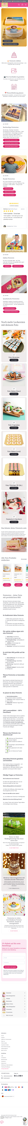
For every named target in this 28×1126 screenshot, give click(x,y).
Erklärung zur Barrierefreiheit (7, 1065)
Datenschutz (3, 1063)
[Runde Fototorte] (7, 572)
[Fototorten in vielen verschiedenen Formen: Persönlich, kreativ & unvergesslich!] (14, 905)
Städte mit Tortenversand (6, 1039)
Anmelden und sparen (10, 967)
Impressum (3, 1061)
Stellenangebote (4, 1048)
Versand (2, 1037)
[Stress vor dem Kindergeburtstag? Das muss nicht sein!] (14, 824)
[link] (14, 226)
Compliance (3, 1057)
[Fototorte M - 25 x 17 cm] (18, 573)
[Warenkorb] (22, 5)
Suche (2, 1035)
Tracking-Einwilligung (5, 1066)
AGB (2, 1055)
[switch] (24, 1124)
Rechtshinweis (4, 1059)
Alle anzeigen (24, 559)
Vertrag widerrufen (5, 1068)
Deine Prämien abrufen (5, 1046)
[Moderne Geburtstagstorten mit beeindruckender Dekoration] (14, 864)
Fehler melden (4, 1043)
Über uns (3, 1041)
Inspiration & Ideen (5, 1044)
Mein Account (4, 1050)
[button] (2, 1117)
